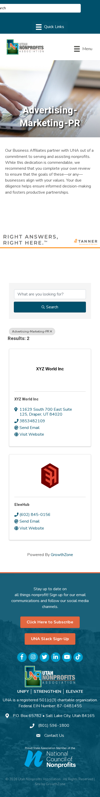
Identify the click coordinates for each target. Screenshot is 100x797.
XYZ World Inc (26, 399)
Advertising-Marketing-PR (30, 331)
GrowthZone (62, 555)
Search (52, 307)
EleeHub (21, 505)
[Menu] (50, 27)
